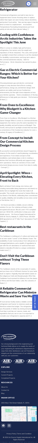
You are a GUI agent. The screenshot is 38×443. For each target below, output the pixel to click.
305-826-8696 (28, 3)
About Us (4, 387)
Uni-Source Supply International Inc (20, 437)
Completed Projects (8, 378)
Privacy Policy (11, 434)
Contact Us (5, 390)
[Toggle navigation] (35, 3)
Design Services (6, 372)
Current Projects (7, 375)
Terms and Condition (24, 434)
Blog (2, 393)
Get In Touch (35, 302)
